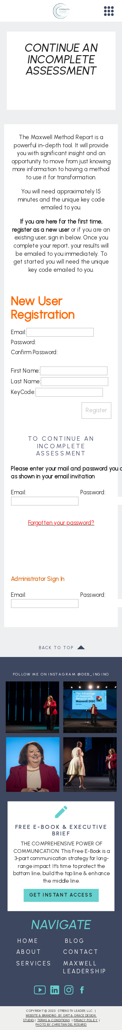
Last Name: (26, 381)
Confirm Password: (34, 352)
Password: (23, 342)
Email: (18, 332)
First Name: (25, 370)
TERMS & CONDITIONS (53, 1020)
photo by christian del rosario (61, 1025)
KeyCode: (23, 392)
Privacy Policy (86, 1020)
